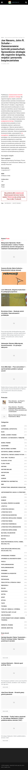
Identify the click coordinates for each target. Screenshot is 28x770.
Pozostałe (4, 576)
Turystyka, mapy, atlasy (8, 612)
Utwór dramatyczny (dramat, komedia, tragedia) (13, 619)
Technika (4, 606)
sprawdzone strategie (14, 97)
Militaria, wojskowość (8, 533)
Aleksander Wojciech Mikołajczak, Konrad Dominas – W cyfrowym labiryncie (12, 345)
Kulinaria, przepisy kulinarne (10, 503)
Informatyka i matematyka (9, 481)
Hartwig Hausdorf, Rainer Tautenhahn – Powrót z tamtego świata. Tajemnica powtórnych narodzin (13, 639)
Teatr (3, 603)
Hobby (3, 475)
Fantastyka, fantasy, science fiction (12, 454)
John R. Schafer (17, 203)
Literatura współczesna (9, 530)
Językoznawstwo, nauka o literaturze (13, 492)
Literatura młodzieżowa (9, 515)
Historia (3, 466)
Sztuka (3, 600)
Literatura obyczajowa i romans (11, 518)
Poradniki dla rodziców (8, 573)
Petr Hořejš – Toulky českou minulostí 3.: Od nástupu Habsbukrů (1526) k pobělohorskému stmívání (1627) (13, 718)
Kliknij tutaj (10, 197)
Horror (3, 478)
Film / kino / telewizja (8, 457)
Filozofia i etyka (6, 460)
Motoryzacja (5, 536)
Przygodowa (5, 579)
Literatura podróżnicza (8, 524)
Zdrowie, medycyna (7, 628)
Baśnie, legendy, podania (8, 435)
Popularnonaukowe (7, 567)
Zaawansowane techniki (15, 95)
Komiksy (3, 500)
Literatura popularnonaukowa (11, 527)
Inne (2, 484)
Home (2, 37)
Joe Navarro (8, 203)
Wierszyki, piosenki (7, 625)
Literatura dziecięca (7, 509)
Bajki (2, 432)
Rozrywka (4, 591)
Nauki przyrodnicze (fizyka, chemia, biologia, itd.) (12, 542)
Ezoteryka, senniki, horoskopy (10, 451)
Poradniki (4, 570)
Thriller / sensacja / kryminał (10, 609)
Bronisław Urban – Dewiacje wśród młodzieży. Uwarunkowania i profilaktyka (12, 313)
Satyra (3, 594)
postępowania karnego (7, 121)
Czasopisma (4, 445)
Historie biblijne (6, 469)
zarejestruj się (19, 193)
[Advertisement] (14, 20)
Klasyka (3, 497)
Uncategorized (6, 615)
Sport (3, 597)
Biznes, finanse (5, 442)
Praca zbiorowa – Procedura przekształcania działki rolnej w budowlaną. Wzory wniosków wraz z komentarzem (18, 409)
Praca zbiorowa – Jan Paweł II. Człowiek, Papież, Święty (17, 401)
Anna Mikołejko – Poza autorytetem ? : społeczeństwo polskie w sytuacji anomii (13, 369)
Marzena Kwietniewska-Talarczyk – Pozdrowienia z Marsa (18, 415)
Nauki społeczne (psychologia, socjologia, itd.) (15, 37)
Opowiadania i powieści (8, 555)
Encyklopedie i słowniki (8, 448)
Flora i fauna (5, 463)
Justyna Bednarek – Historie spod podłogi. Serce (12, 664)
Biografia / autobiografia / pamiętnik (12, 438)
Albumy (3, 426)
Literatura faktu (6, 512)
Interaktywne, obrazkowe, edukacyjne (13, 487)
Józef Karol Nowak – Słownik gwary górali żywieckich (12, 693)
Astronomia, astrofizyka (9, 429)
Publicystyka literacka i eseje (11, 582)
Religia (3, 588)
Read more (5, 657)
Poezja (3, 561)
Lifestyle (4, 506)
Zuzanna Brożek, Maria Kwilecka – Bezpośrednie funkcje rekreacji (12, 269)
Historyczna (5, 472)
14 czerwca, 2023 (5, 63)
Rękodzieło (4, 585)
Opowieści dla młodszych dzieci (11, 558)
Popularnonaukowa (7, 564)
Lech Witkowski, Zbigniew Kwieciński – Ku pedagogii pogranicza (13, 291)
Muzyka (3, 539)
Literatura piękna (6, 521)
